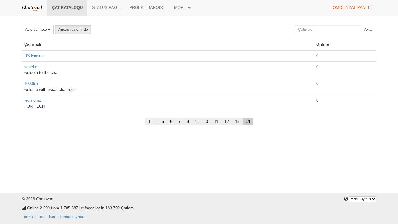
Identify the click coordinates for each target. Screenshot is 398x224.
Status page (106, 7)
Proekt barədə (147, 7)
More (180, 7)
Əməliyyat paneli (352, 7)
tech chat (32, 100)
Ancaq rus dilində (73, 29)
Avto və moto (36, 29)
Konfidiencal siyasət (67, 216)
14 (248, 121)
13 (237, 121)
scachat (31, 66)
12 (226, 121)
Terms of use (33, 216)
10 (206, 121)
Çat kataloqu (67, 7)
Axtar (368, 29)
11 (216, 121)
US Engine (34, 56)
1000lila (31, 83)
